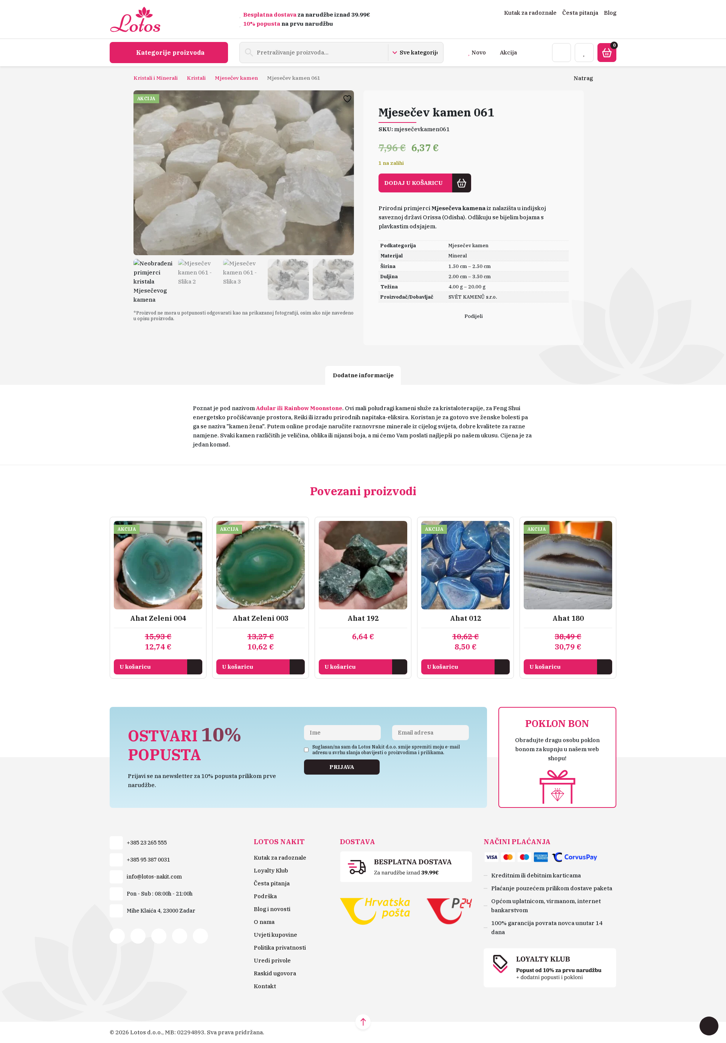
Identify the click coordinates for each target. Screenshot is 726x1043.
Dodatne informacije (363, 375)
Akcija (508, 52)
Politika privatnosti (280, 947)
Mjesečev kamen (236, 77)
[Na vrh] (363, 1021)
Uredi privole (272, 960)
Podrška (265, 896)
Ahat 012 (465, 618)
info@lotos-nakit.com (154, 876)
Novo (479, 52)
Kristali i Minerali (155, 77)
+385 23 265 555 (147, 842)
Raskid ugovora (275, 973)
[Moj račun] (561, 52)
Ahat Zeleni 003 (261, 618)
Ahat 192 (363, 618)
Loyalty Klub (271, 870)
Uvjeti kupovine (275, 934)
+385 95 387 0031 (148, 859)
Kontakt (265, 986)
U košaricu (135, 666)
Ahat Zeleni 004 (158, 618)
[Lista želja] (584, 52)
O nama (264, 921)
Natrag (583, 78)
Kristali (196, 77)
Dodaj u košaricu (413, 182)
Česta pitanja (580, 12)
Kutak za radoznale (530, 12)
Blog (610, 12)
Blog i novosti (272, 909)
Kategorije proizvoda (170, 52)
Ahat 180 (568, 618)
